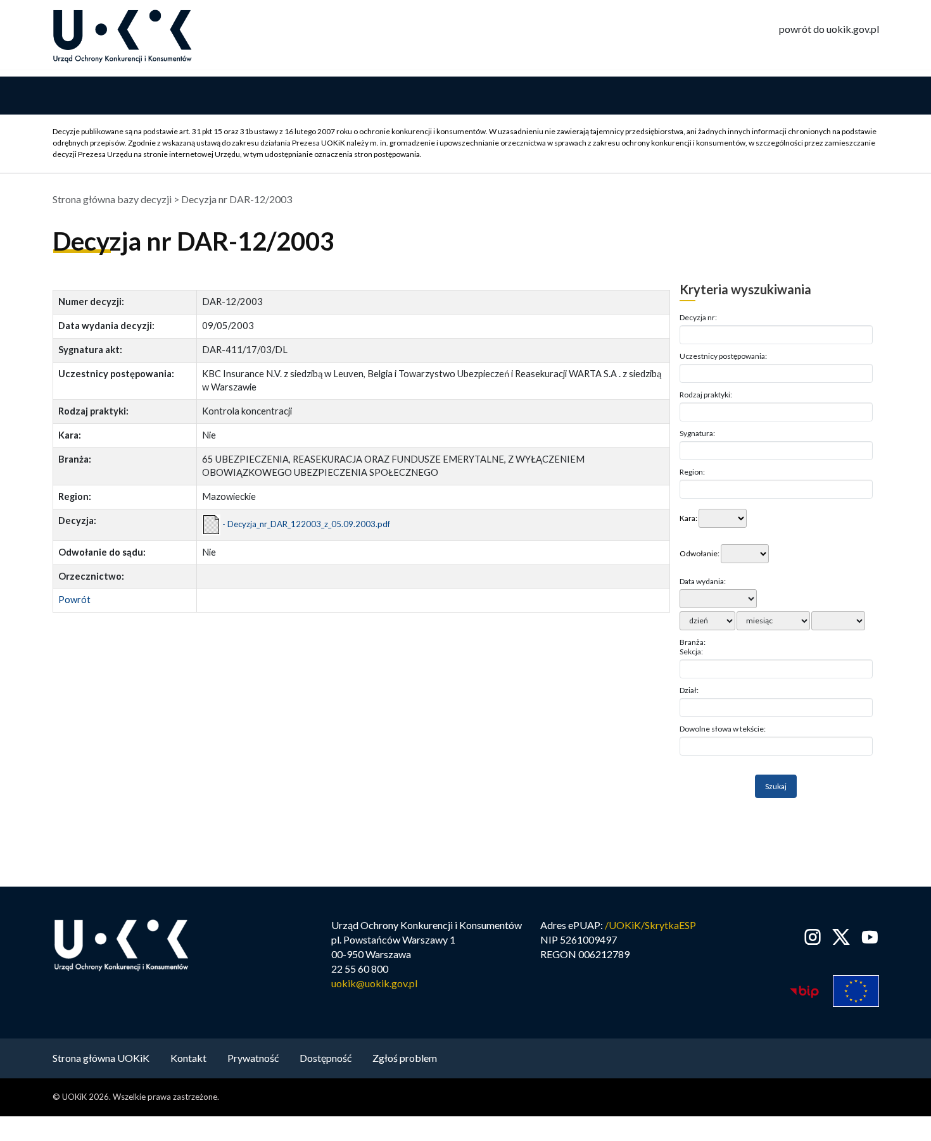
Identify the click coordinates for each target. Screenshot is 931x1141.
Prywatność (253, 1058)
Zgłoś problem (404, 1058)
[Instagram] (813, 937)
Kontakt (188, 1058)
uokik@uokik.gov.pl (374, 983)
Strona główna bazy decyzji (112, 199)
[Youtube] (867, 937)
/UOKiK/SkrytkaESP (650, 925)
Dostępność (326, 1058)
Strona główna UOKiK (101, 1058)
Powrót (74, 599)
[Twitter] (841, 937)
